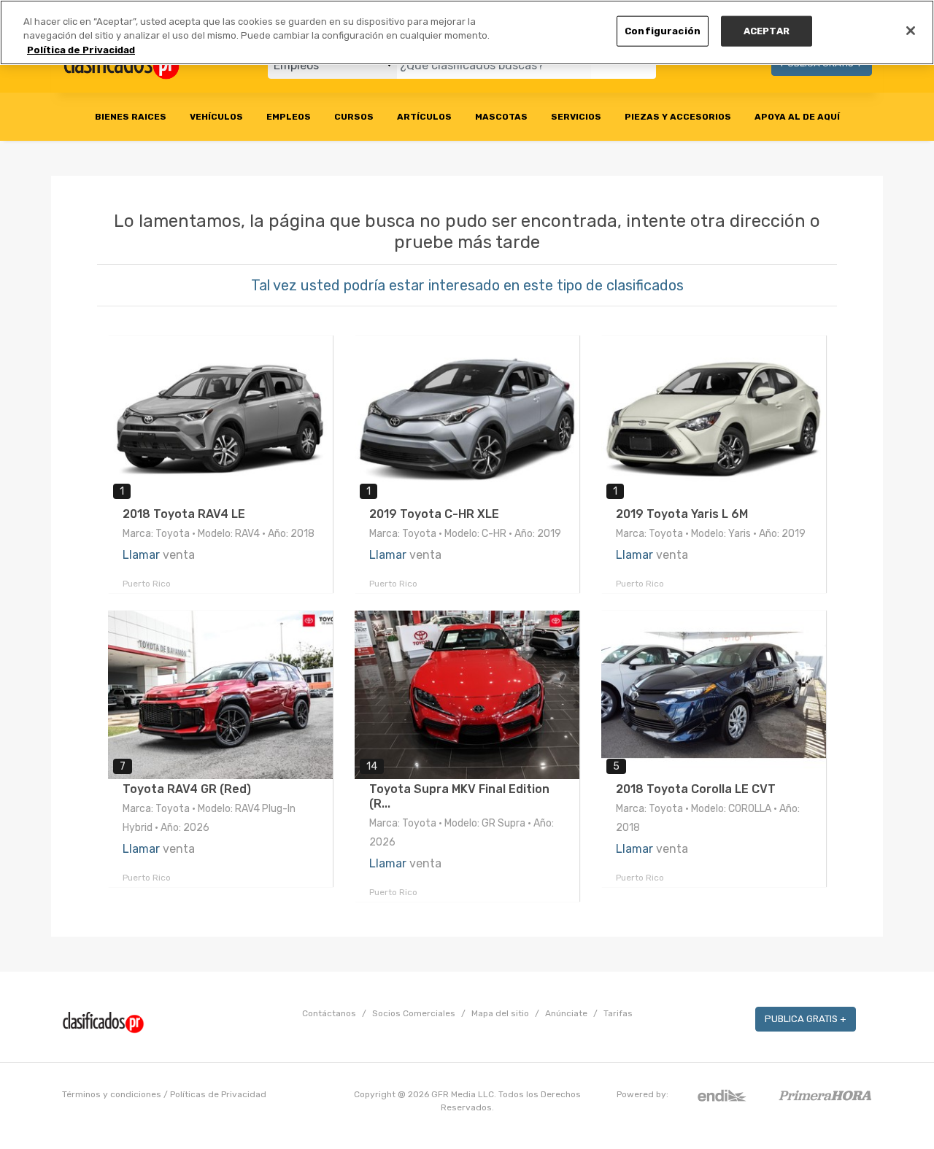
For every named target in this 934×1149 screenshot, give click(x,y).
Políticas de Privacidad (218, 1094)
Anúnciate (566, 1013)
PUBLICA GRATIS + (805, 1018)
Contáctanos (329, 1013)
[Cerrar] (911, 31)
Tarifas (618, 1013)
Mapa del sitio (500, 1013)
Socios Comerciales (413, 1013)
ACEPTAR (767, 31)
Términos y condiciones (111, 1094)
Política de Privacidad (81, 50)
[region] (467, 32)
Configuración (662, 31)
